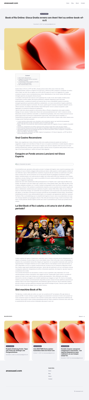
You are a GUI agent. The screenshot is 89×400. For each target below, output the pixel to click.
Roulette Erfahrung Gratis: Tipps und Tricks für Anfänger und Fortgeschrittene (17, 350)
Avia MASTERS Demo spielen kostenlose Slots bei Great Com (44, 349)
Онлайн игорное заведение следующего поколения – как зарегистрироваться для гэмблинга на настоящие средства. (71, 352)
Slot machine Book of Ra (24, 84)
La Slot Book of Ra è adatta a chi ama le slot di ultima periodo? (28, 82)
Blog (72, 3)
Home (67, 3)
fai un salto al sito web (51, 97)
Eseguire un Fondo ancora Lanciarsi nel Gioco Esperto (27, 79)
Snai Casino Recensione (24, 78)
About (77, 3)
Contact (83, 3)
